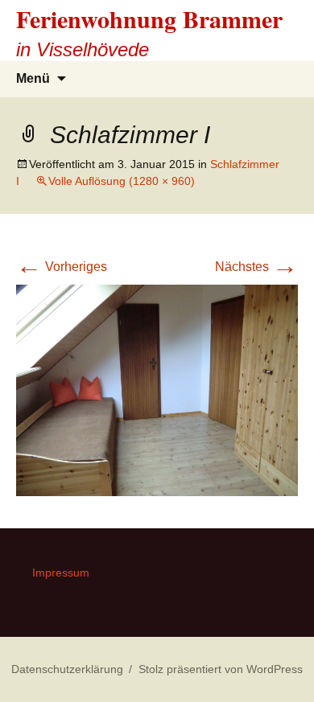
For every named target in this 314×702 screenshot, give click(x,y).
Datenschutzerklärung (67, 669)
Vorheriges (61, 266)
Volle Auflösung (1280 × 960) (121, 180)
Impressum (60, 572)
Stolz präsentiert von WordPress (220, 669)
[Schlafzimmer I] (157, 389)
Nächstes (256, 266)
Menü (33, 78)
